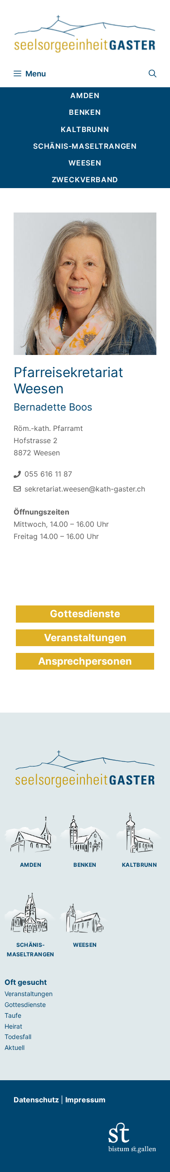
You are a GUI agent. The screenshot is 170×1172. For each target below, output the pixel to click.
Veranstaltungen (29, 993)
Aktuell (14, 1047)
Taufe (13, 1015)
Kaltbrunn (139, 864)
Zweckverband (85, 179)
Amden (30, 864)
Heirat (13, 1026)
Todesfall (18, 1036)
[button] (152, 73)
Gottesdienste (25, 1004)
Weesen (85, 944)
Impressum (85, 1099)
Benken (84, 864)
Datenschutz (37, 1099)
